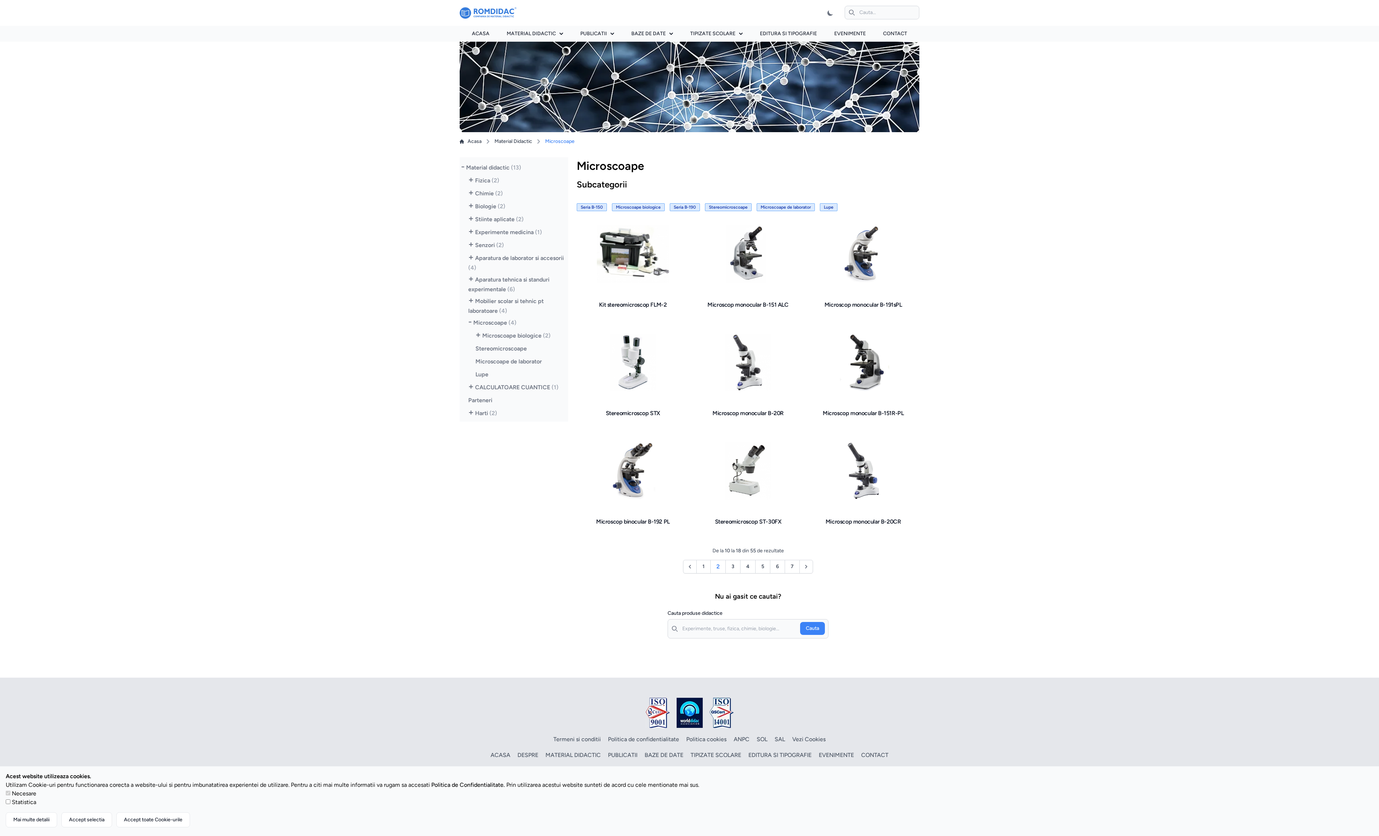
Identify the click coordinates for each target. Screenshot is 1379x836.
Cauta (812, 628)
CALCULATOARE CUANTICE (516, 387)
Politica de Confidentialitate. (468, 784)
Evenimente (850, 34)
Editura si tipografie (788, 34)
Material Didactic (513, 141)
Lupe (481, 374)
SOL (762, 739)
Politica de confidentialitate (643, 739)
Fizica (487, 180)
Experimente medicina (508, 232)
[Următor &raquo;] (806, 566)
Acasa (480, 34)
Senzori (489, 245)
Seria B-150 (592, 207)
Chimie (489, 193)
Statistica (24, 802)
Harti (486, 413)
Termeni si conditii (577, 739)
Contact (895, 34)
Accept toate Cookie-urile (153, 820)
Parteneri (480, 400)
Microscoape (494, 322)
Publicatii (593, 34)
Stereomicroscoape (501, 348)
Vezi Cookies (809, 739)
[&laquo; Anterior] (690, 566)
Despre (527, 755)
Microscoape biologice (516, 335)
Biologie (490, 206)
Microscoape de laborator (508, 361)
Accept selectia (87, 820)
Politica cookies (706, 739)
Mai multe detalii (31, 820)
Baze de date (648, 34)
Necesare (24, 793)
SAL (780, 739)
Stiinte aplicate (499, 219)
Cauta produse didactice (695, 613)
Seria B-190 (685, 207)
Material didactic (531, 34)
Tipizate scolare (712, 34)
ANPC (741, 739)
